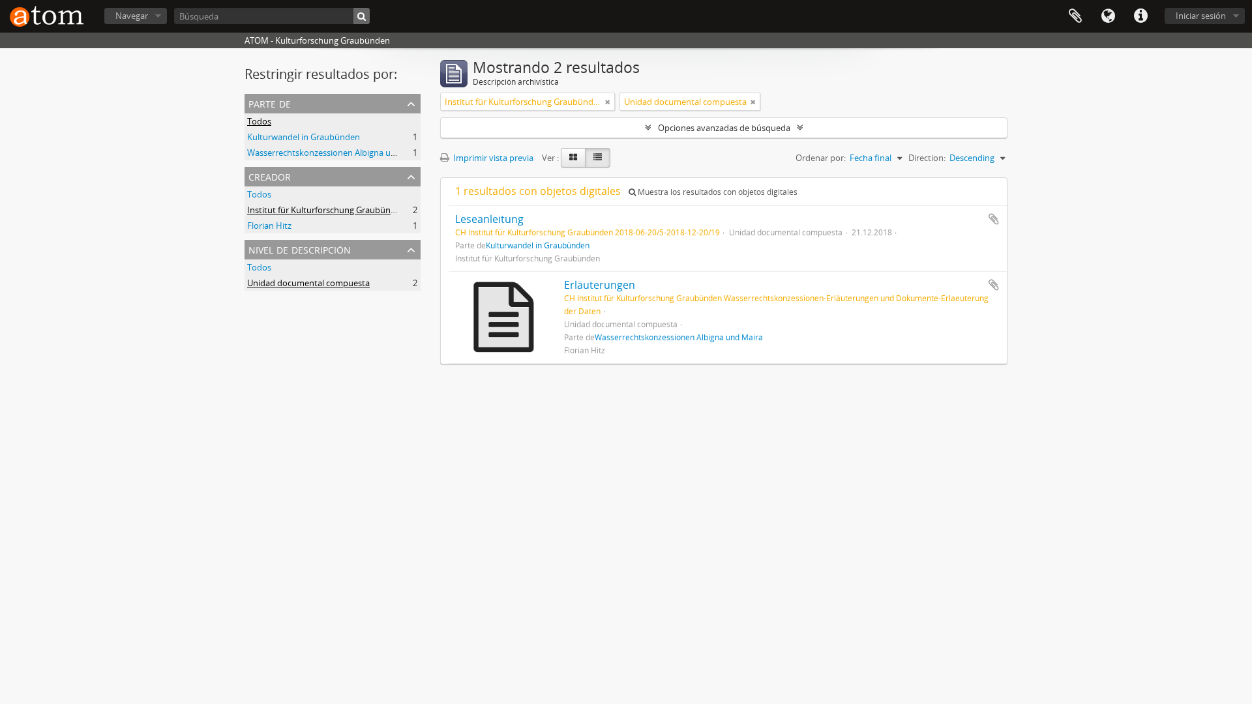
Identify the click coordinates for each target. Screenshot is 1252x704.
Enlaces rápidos (1140, 16)
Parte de (269, 102)
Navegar (131, 16)
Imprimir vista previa (492, 158)
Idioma (1108, 16)
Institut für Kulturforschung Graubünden (326, 210)
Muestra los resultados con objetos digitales (716, 192)
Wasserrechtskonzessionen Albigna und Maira (336, 152)
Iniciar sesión (1201, 16)
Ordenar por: (821, 158)
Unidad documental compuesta (308, 283)
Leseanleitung (489, 219)
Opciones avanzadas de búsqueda (724, 128)
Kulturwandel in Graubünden (303, 137)
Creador (269, 175)
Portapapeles (1075, 16)
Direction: (927, 158)
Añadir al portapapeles (993, 219)
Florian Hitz (269, 225)
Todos (259, 121)
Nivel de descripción (299, 248)
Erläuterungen (599, 285)
